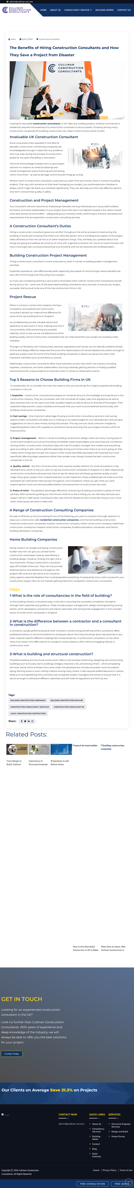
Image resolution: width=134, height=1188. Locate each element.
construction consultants (46, 123)
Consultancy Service (76, 10)
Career (96, 1170)
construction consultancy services (29, 707)
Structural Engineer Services (121, 1125)
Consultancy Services (98, 1130)
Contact (96, 1144)
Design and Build (119, 1131)
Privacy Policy (109, 1170)
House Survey (118, 1136)
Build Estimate (96, 1155)
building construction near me (67, 700)
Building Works (105, 10)
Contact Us (124, 10)
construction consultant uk (69, 707)
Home (43, 10)
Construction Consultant (49, 39)
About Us (55, 10)
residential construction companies (59, 520)
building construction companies (28, 700)
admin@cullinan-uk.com (21, 1)
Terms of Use (126, 1170)
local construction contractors (28, 713)
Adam (13, 39)
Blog (94, 1149)
